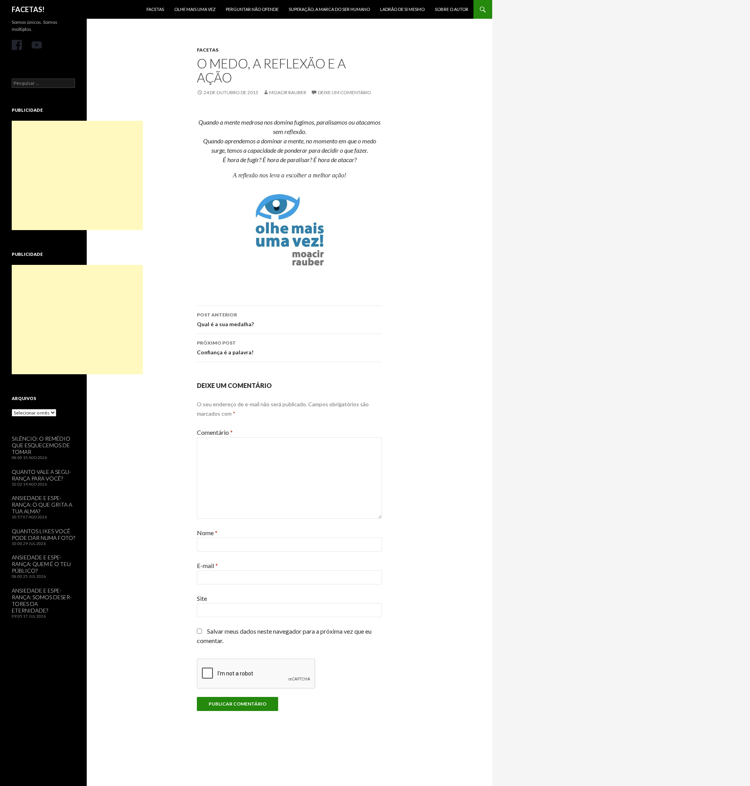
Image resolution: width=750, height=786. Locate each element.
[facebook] (17, 45)
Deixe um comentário (344, 92)
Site (202, 598)
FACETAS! (28, 9)
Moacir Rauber (287, 92)
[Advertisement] (77, 175)
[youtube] (37, 45)
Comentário (215, 432)
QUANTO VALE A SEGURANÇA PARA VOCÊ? (41, 475)
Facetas (155, 9)
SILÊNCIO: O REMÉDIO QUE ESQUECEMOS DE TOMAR (41, 445)
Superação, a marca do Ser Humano (329, 9)
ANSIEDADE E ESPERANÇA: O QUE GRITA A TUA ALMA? (42, 504)
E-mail (207, 565)
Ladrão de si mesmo (402, 9)
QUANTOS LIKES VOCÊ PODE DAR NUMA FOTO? (43, 534)
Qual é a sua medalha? (225, 319)
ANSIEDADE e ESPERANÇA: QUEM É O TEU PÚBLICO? (41, 564)
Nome (207, 532)
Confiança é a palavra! (225, 347)
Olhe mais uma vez (195, 9)
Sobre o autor (451, 9)
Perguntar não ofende (252, 9)
